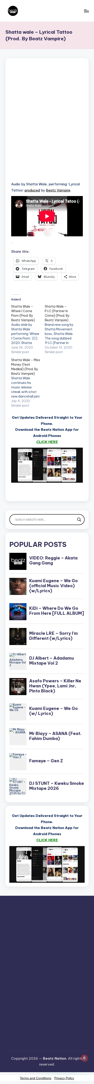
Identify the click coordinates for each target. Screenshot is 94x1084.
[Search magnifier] (79, 519)
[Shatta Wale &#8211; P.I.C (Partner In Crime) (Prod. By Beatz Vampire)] (61, 329)
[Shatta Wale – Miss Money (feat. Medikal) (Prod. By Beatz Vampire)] (28, 383)
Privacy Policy (64, 1078)
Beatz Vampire (58, 190)
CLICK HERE (47, 442)
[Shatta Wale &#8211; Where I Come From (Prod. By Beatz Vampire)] (28, 329)
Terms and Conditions (35, 1078)
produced (32, 190)
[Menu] (86, 11)
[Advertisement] (47, 125)
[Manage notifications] (84, 1058)
